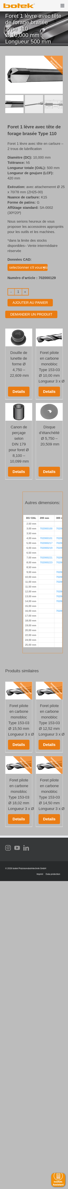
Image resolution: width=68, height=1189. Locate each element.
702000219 (46, 547)
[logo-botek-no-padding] (19, 4)
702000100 (46, 528)
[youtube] (17, 848)
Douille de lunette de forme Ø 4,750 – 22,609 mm (19, 364)
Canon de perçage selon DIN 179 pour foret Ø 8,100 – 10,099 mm (19, 444)
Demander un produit (31, 314)
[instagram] (8, 848)
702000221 (46, 557)
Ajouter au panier (30, 302)
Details (19, 391)
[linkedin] (26, 848)
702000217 (46, 543)
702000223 (46, 562)
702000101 (46, 538)
